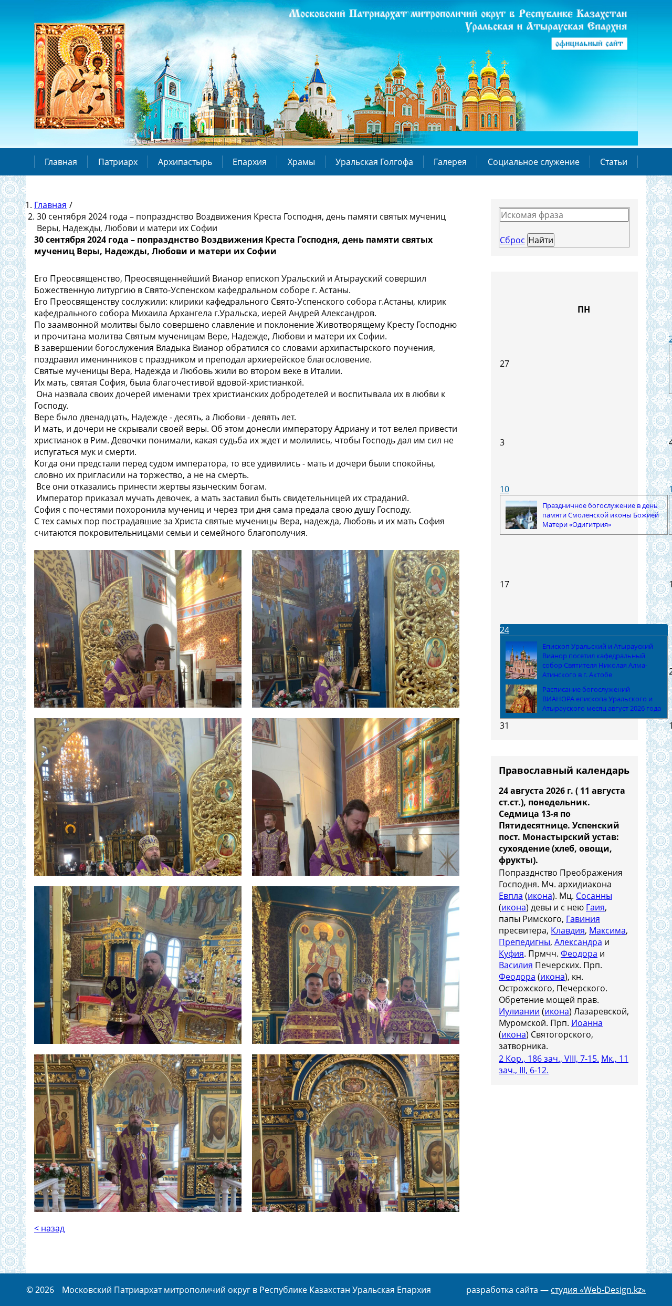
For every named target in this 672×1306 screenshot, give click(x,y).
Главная (61, 162)
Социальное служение (534, 162)
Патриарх (118, 162)
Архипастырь (185, 162)
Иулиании (519, 1011)
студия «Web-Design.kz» (598, 1289)
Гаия (595, 907)
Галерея (450, 162)
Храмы (301, 162)
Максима (607, 930)
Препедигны (524, 942)
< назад (49, 1228)
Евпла (511, 895)
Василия (516, 965)
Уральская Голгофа (374, 162)
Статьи (613, 162)
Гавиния (583, 919)
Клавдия (568, 930)
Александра (578, 942)
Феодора (579, 953)
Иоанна (587, 1023)
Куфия (511, 953)
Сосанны (594, 895)
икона (540, 895)
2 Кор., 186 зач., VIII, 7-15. (549, 1058)
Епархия (250, 162)
